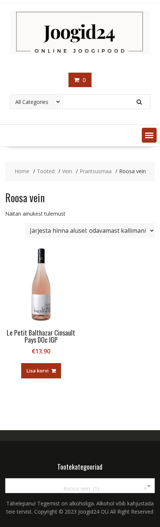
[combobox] (80, 485)
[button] (149, 135)
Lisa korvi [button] (37, 370)
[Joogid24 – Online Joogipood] (80, 51)
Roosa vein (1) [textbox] (100, 488)
